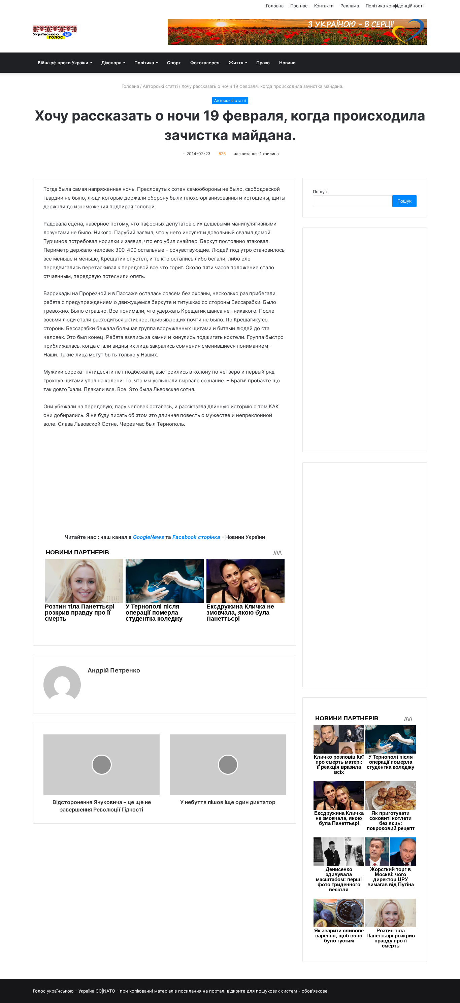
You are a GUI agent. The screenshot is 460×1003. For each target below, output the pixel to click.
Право (263, 62)
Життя (236, 62)
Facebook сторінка (196, 537)
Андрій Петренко (114, 670)
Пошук (320, 191)
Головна (275, 5)
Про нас (298, 5)
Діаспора (111, 62)
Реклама (349, 5)
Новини (287, 62)
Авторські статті (160, 86)
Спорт (174, 62)
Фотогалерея (204, 62)
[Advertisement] (164, 486)
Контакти (324, 5)
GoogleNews (148, 537)
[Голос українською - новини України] (55, 32)
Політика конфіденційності (395, 5)
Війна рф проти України (63, 62)
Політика (144, 62)
